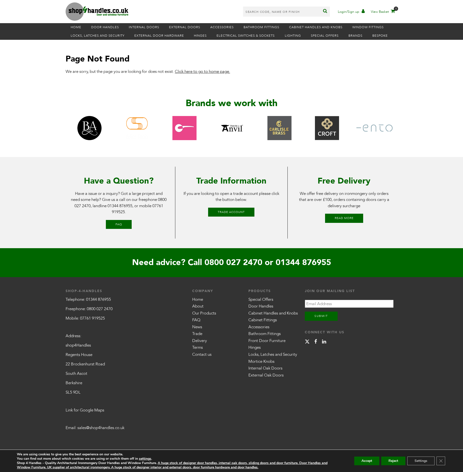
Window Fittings (368, 27)
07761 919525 (92, 318)
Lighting (293, 36)
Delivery (199, 340)
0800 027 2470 (233, 262)
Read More (344, 218)
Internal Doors (144, 27)
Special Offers (325, 36)
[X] (307, 342)
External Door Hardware (159, 36)
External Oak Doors (266, 375)
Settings (421, 460)
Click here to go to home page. (202, 71)
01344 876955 (120, 206)
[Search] (325, 12)
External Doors (184, 27)
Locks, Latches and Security (97, 36)
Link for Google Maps (85, 410)
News (197, 327)
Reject (393, 460)
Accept (366, 460)
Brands (355, 36)
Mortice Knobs (261, 361)
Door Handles (105, 27)
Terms (197, 347)
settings (145, 459)
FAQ (119, 224)
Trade (197, 333)
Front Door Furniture (267, 340)
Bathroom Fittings (261, 27)
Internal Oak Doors (265, 368)
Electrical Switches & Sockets (246, 36)
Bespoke (380, 36)
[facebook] (315, 342)
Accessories (222, 27)
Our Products (204, 313)
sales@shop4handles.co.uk (100, 428)
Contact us (201, 354)
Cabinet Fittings (262, 320)
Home (76, 27)
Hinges (200, 36)
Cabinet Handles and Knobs (315, 27)
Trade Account (231, 212)
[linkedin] (324, 342)
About (198, 306)
